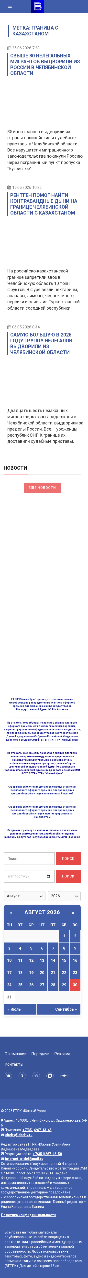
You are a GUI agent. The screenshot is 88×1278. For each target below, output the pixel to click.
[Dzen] (64, 1075)
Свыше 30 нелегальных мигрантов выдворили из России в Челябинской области (45, 64)
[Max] (50, 1075)
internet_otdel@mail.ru (24, 1159)
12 (31, 960)
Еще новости (42, 488)
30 (75, 985)
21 (53, 972)
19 (31, 972)
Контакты (14, 1064)
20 (42, 972)
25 (20, 985)
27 (42, 985)
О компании (15, 1053)
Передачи (40, 1053)
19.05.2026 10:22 (27, 187)
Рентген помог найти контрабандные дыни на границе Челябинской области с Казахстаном (43, 204)
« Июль (14, 1009)
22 (64, 972)
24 (9, 985)
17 (9, 972)
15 (64, 960)
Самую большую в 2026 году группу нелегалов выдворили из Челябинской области (41, 343)
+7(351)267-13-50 (47, 1154)
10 (9, 960)
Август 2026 (42, 912)
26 (31, 985)
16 (75, 960)
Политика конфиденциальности (28, 1215)
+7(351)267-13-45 (37, 1130)
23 (75, 972)
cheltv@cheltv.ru (19, 1135)
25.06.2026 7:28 (26, 48)
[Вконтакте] (9, 1075)
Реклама (62, 1053)
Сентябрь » (66, 1009)
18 (20, 972)
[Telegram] (37, 1075)
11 (20, 960)
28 (53, 985)
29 (64, 985)
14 (53, 960)
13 (42, 960)
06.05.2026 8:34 (26, 327)
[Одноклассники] (23, 1075)
